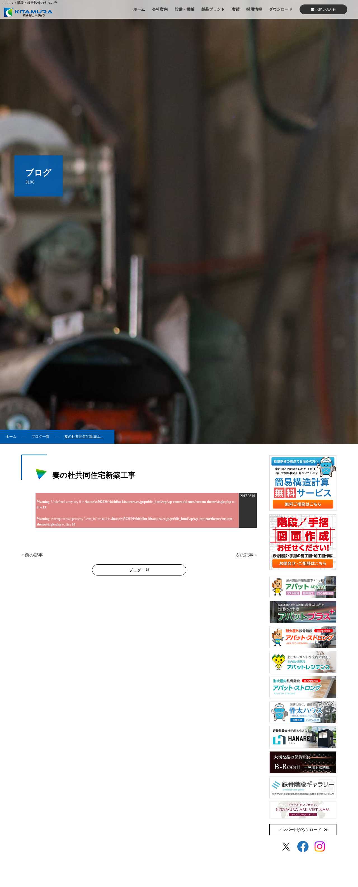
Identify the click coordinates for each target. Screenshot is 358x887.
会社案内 (160, 9)
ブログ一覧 (40, 437)
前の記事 (34, 555)
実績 (236, 9)
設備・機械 (184, 9)
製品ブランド (213, 9)
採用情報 (254, 9)
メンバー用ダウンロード (299, 830)
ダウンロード (281, 9)
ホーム (139, 9)
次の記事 (244, 555)
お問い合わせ (326, 9)
